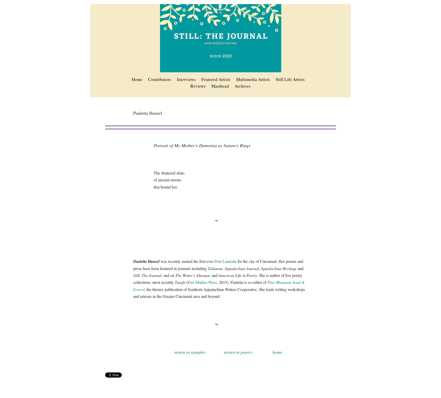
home (278, 352)
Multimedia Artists (253, 79)
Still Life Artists (290, 79)
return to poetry (238, 352)
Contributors (159, 79)
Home (137, 79)
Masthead (220, 86)
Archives (243, 86)
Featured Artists (215, 79)
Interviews (186, 79)
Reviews (198, 86)
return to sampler (190, 352)
